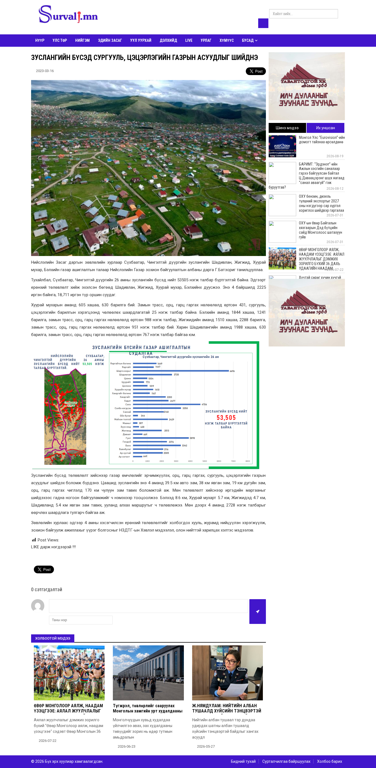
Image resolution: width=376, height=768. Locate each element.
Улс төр (60, 40)
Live (188, 40)
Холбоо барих (329, 761)
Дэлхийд (168, 40)
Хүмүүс (227, 40)
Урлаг (206, 40)
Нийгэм (82, 40)
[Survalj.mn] (68, 15)
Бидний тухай (243, 761)
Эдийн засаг (110, 40)
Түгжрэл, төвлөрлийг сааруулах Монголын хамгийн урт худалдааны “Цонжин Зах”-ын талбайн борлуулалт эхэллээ (147, 713)
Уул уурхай (140, 40)
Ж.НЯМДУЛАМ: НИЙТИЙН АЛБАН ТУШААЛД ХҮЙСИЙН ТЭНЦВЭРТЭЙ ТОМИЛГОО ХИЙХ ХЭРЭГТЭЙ (226, 711)
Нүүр (39, 40)
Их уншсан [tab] (325, 128)
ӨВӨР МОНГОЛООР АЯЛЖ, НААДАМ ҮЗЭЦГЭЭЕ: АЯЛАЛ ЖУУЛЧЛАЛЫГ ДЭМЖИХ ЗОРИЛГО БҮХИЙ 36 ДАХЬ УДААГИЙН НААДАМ (68, 713)
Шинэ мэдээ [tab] (287, 128)
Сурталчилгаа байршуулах (286, 761)
